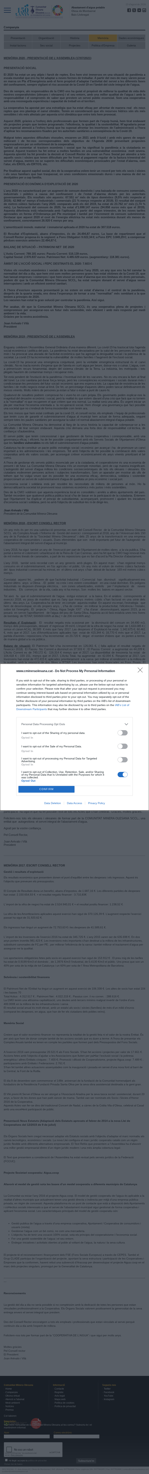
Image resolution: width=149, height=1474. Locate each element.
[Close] (141, 671)
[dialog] (74, 737)
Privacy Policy (96, 803)
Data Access (74, 803)
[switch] (123, 732)
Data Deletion (52, 803)
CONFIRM (46, 789)
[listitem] (74, 724)
